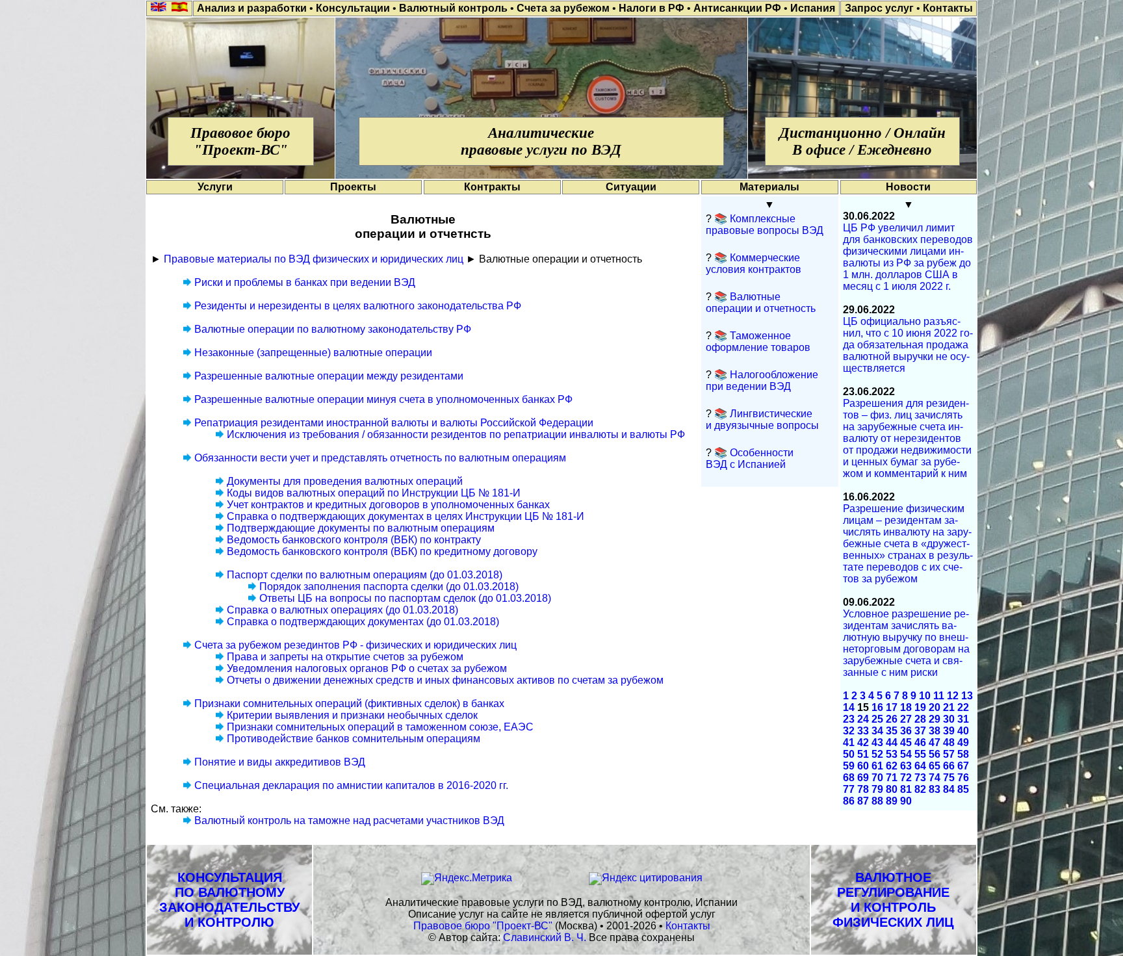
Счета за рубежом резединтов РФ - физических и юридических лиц (355, 645)
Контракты (492, 186)
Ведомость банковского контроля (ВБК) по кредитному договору (382, 551)
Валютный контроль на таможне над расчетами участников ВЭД (349, 820)
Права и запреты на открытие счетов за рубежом (345, 656)
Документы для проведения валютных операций (345, 481)
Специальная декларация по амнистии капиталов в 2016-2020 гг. (351, 785)
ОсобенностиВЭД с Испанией (750, 458)
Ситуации (631, 186)
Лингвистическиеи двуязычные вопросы (762, 419)
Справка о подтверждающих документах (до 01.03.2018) (363, 621)
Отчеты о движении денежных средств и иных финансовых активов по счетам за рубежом (445, 680)
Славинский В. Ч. (544, 937)
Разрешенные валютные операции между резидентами (328, 375)
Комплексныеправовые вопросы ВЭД (764, 224)
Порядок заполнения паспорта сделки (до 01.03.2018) (389, 586)
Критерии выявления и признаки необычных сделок (352, 715)
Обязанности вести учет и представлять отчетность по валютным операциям (380, 457)
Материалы (769, 186)
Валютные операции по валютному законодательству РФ (332, 329)
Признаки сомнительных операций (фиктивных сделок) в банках (349, 703)
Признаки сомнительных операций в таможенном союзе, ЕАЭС (380, 726)
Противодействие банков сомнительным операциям (353, 738)
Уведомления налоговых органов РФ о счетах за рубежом (367, 668)
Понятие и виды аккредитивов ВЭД (279, 762)
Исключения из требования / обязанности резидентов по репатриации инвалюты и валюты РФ (456, 434)
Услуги (215, 186)
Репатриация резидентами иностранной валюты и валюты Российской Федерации (393, 422)
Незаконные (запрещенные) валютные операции (313, 352)
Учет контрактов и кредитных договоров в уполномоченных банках (388, 504)
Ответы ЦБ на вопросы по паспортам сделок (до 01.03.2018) (405, 598)
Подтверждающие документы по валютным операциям (361, 528)
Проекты (353, 186)
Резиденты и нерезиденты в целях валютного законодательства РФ (357, 305)
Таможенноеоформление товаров (758, 341)
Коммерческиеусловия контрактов (753, 263)
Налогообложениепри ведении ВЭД (762, 380)
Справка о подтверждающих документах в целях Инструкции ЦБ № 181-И (405, 516)
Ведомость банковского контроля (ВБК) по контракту (354, 539)
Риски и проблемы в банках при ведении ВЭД (304, 282)
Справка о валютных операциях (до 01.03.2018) (342, 609)
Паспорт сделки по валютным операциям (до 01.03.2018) (364, 574)
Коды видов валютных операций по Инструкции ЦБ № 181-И (374, 492)
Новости (908, 186)
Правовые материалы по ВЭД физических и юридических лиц (313, 259)
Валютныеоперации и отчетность (761, 302)
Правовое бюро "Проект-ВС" (482, 925)
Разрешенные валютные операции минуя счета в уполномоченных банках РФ (383, 399)
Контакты (687, 925)
